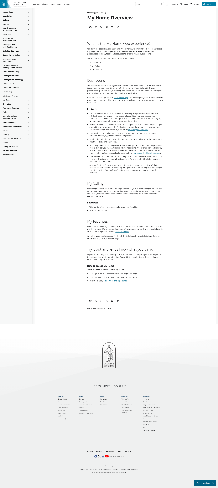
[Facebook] (90, 27)
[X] (96, 27)
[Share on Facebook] (90, 300)
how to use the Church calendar (146, 153)
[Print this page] (106, 300)
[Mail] (112, 27)
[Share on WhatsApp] (101, 300)
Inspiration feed (122, 231)
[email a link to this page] (112, 300)
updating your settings (138, 129)
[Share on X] (96, 300)
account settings (121, 97)
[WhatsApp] (101, 27)
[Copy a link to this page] (117, 300)
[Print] (106, 27)
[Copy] (117, 27)
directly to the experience (116, 280)
